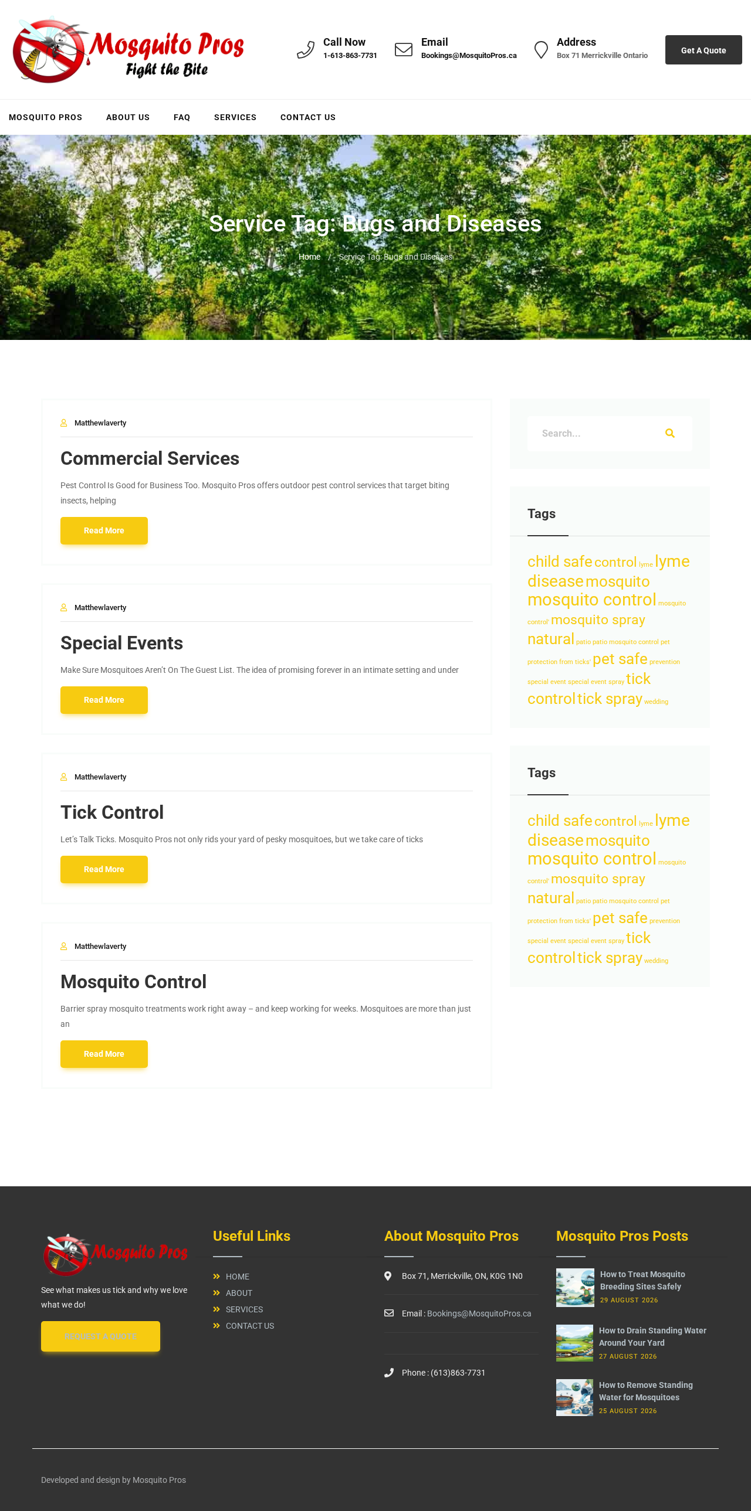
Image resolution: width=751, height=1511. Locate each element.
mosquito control (592, 600)
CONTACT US (308, 117)
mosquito (618, 581)
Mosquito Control (133, 982)
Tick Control (112, 812)
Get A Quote (703, 50)
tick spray (609, 698)
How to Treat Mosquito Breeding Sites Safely (642, 1280)
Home (309, 256)
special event (546, 682)
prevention (664, 662)
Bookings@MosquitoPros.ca (469, 55)
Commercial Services (149, 458)
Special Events (121, 643)
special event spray (596, 682)
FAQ (182, 117)
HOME (237, 1276)
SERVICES (235, 117)
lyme (646, 565)
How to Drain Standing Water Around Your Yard (652, 1336)
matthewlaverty (100, 422)
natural (550, 639)
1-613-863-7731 (350, 55)
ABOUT (239, 1293)
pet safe (620, 659)
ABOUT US (128, 117)
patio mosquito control (626, 642)
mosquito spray (598, 620)
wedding (656, 702)
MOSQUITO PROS (46, 117)
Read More (104, 530)
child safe (560, 561)
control (615, 562)
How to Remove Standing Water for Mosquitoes (646, 1391)
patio (583, 642)
